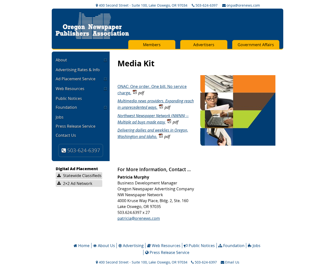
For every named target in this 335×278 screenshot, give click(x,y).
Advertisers (203, 44)
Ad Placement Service (75, 79)
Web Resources (70, 88)
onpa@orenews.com (243, 5)
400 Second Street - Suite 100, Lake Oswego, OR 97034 (142, 5)
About (61, 60)
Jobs (60, 117)
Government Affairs (256, 44)
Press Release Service (75, 126)
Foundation (66, 107)
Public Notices (69, 98)
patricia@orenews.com (138, 218)
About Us (106, 245)
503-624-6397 (206, 5)
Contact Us (66, 135)
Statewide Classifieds (82, 175)
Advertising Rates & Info (78, 69)
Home (83, 245)
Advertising (133, 245)
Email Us (231, 262)
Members (152, 44)
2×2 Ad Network (77, 183)
